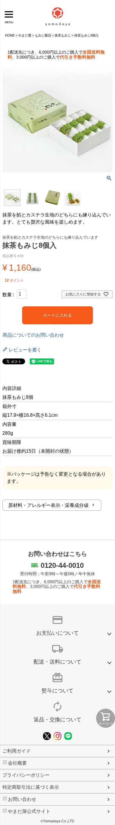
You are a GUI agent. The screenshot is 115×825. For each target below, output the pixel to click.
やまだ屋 (24, 35)
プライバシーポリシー (26, 775)
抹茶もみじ (63, 35)
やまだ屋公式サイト (29, 811)
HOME (10, 35)
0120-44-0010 (62, 565)
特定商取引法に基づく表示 (30, 787)
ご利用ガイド (16, 750)
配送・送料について (57, 662)
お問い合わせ (22, 799)
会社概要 (17, 763)
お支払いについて (57, 633)
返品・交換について (57, 720)
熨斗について (57, 691)
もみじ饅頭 (43, 35)
